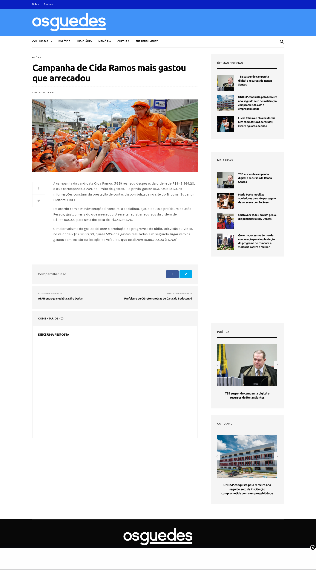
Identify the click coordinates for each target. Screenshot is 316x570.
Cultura (123, 41)
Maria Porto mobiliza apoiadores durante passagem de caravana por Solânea (257, 198)
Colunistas (40, 41)
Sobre (35, 4)
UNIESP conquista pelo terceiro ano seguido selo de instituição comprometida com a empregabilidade (247, 489)
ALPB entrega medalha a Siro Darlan (60, 298)
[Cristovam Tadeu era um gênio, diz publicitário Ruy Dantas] (225, 221)
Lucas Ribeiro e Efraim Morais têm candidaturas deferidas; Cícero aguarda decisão (256, 122)
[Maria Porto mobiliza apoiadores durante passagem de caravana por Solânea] (225, 201)
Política (64, 41)
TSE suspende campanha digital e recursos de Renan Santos (255, 80)
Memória (104, 41)
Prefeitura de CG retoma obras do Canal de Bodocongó (158, 298)
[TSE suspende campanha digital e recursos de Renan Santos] (225, 83)
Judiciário (84, 41)
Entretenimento (147, 41)
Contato (48, 4)
